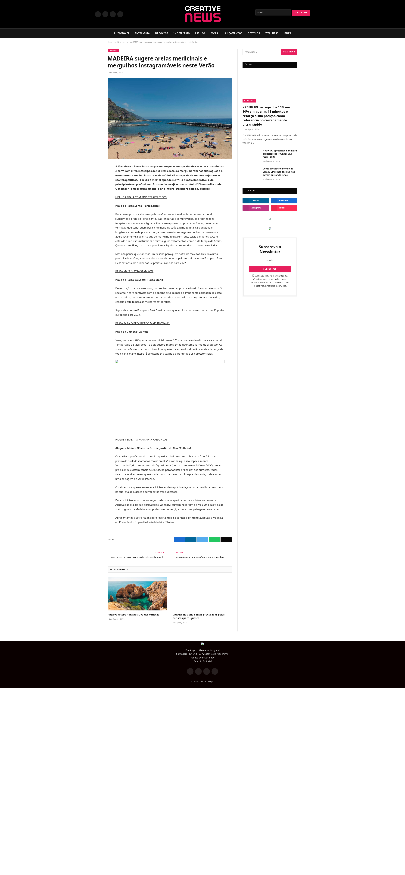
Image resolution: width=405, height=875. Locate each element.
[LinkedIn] (96, 183)
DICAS (214, 33)
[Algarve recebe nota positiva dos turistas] (137, 594)
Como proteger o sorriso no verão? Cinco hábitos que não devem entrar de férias (279, 171)
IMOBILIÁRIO (182, 33)
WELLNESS (271, 33)
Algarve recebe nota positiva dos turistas (133, 614)
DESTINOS (254, 33)
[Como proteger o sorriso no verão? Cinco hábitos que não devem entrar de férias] (251, 173)
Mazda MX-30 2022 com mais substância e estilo (137, 557)
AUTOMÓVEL (122, 33)
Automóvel (249, 101)
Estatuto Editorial (202, 661)
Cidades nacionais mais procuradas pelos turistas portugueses (199, 616)
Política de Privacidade (203, 657)
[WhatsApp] (96, 190)
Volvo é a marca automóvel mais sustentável (200, 557)
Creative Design (206, 681)
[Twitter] (96, 175)
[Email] (96, 198)
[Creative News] (203, 14)
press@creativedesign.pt (206, 650)
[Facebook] (96, 168)
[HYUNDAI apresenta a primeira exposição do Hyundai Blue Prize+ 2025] (251, 155)
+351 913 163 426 (196, 653)
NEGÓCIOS (161, 33)
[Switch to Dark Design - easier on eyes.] (304, 33)
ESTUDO (200, 33)
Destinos (113, 50)
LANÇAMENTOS (233, 33)
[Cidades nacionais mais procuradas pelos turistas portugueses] (202, 594)
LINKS (287, 33)
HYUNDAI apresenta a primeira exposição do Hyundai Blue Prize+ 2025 (280, 153)
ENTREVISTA (142, 33)
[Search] (308, 33)
